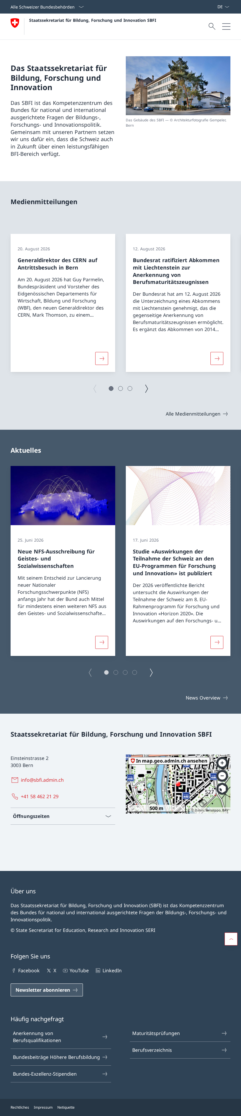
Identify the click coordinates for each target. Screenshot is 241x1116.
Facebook (29, 970)
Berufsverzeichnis (152, 1050)
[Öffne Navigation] (226, 26)
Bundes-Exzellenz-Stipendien (45, 1074)
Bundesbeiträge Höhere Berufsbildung (56, 1057)
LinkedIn (112, 970)
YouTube (79, 970)
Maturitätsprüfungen (156, 1033)
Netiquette (66, 1107)
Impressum (43, 1107)
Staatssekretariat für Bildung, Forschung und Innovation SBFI (92, 20)
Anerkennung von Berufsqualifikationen (37, 1037)
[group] (63, 303)
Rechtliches (20, 1107)
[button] (111, 388)
